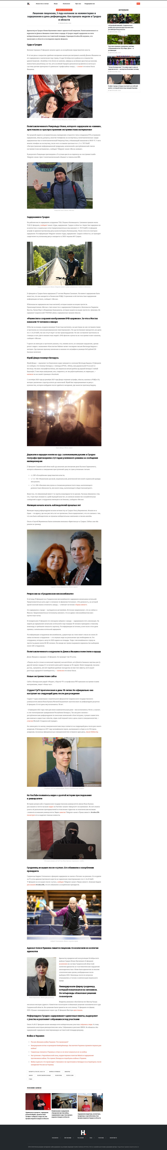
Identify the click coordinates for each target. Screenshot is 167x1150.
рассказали (31, 885)
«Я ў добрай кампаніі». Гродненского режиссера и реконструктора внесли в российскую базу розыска (120, 27)
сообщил (60, 882)
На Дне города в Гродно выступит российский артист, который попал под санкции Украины (123, 87)
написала (60, 671)
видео (51, 807)
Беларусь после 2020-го (64, 10)
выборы (67, 1071)
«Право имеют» (81, 605)
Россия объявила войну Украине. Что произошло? (49, 1042)
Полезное (66, 4)
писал (88, 732)
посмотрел (31, 815)
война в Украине (54, 1071)
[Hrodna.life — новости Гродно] (28, 3)
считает (80, 66)
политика (58, 1075)
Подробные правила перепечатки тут (128, 1147)
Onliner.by (94, 732)
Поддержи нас (90, 4)
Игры (56, 4)
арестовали (77, 1010)
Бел (138, 4)
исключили (63, 964)
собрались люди (86, 1024)
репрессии (69, 1075)
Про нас (78, 4)
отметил (30, 721)
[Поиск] (132, 3)
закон (31, 1075)
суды (30, 1079)
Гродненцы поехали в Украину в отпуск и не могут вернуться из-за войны (59, 1052)
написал (30, 374)
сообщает (43, 225)
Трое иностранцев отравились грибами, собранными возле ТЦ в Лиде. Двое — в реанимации (121, 48)
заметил (62, 812)
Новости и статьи (42, 4)
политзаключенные (44, 1075)
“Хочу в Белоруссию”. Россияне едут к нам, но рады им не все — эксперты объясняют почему (123, 68)
